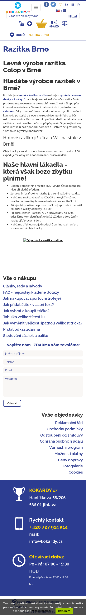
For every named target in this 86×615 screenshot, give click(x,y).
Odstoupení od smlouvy (61, 435)
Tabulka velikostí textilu (24, 317)
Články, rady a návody (22, 286)
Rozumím (64, 611)
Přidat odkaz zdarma (21, 329)
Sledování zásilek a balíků (25, 335)
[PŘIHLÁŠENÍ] (22, 23)
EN (78, 4)
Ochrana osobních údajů (61, 441)
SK (66, 4)
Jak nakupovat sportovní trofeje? (32, 298)
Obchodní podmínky (65, 429)
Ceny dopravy (70, 460)
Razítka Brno (38, 35)
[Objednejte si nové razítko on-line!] (43, 240)
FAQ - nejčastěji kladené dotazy (31, 292)
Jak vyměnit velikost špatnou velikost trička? (42, 323)
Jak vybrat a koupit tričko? (26, 311)
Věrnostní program (66, 447)
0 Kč (54, 24)
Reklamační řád (69, 423)
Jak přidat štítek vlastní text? (28, 304)
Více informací (41, 611)
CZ (60, 4)
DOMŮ (20, 35)
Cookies (76, 472)
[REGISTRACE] (30, 23)
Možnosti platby (68, 454)
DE (72, 4)
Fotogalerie (73, 466)
